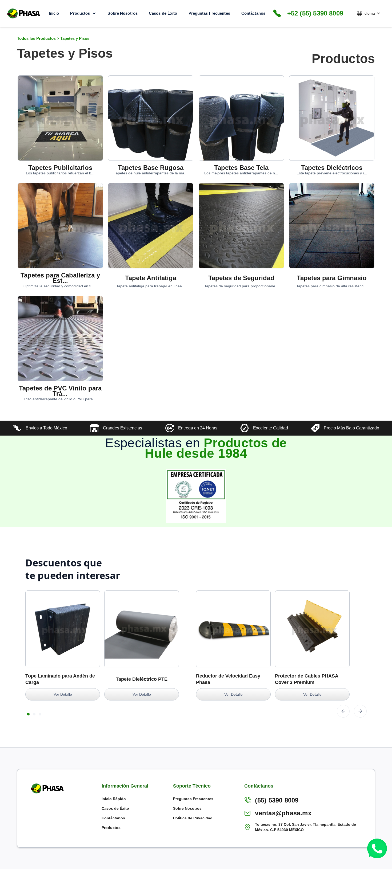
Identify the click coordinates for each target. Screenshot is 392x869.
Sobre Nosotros (122, 13)
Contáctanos (253, 13)
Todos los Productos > (38, 38)
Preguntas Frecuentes (209, 13)
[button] (368, 13)
